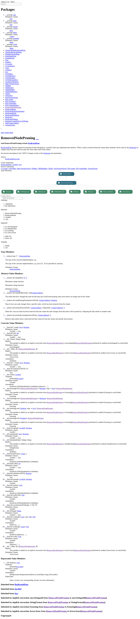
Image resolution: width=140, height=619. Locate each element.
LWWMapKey (10, 76)
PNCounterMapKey (12, 105)
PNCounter (9, 99)
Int (18, 333)
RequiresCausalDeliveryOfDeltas (16, 121)
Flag (6, 60)
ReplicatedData (10, 109)
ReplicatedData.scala (12, 159)
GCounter (8, 64)
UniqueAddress (37, 293)
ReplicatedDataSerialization (14, 111)
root (11, 19)
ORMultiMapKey (11, 92)
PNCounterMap (10, 103)
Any (20, 165)
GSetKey (8, 70)
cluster (12, 36)
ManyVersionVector (12, 84)
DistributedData (10, 56)
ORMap (8, 86)
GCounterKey (10, 66)
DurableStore (9, 58)
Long (22, 517)
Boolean (54, 300)
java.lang (20, 378)
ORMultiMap (10, 90)
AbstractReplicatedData (13, 52)
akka (11, 31)
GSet (7, 68)
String (19, 511)
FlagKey (8, 62)
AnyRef (15, 165)
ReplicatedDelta (10, 113)
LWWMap (9, 74)
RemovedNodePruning (13, 107)
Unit (20, 485)
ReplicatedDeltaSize (12, 115)
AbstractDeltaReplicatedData (15, 50)
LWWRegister (10, 78)
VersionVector (10, 125)
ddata (11, 42)
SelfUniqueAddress (12, 123)
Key (6, 72)
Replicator (8, 117)
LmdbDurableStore (12, 82)
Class (23, 454)
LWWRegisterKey (11, 80)
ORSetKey (9, 96)
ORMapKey (9, 88)
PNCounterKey (10, 101)
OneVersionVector (11, 97)
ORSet (7, 94)
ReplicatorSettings (11, 119)
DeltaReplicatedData (12, 54)
